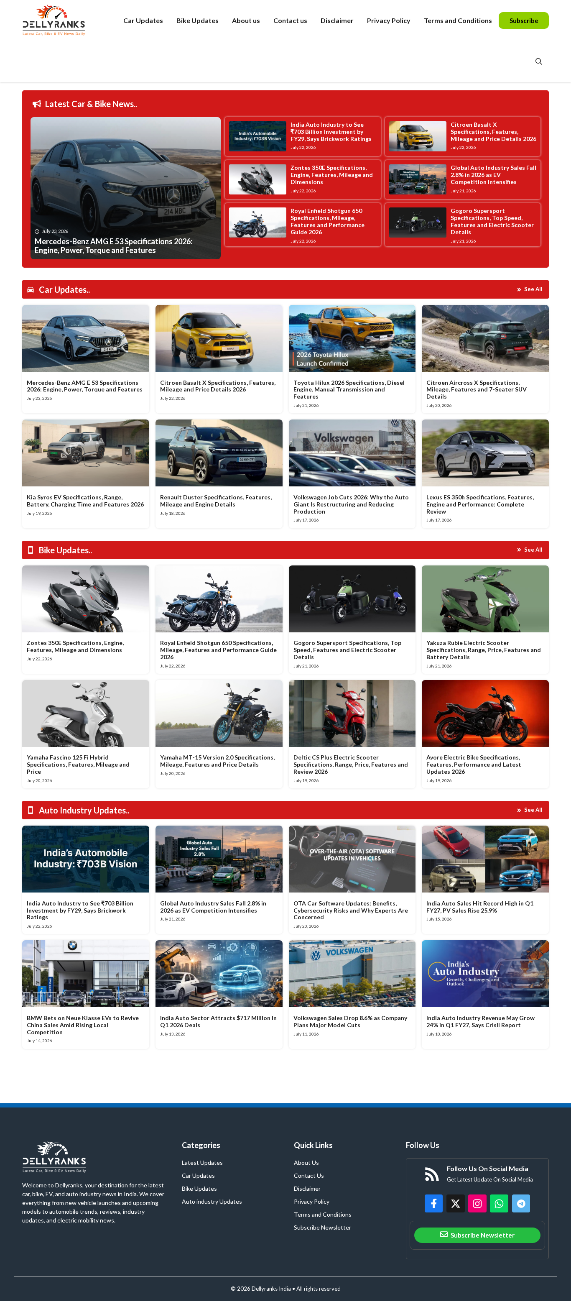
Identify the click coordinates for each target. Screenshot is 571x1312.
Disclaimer (337, 20)
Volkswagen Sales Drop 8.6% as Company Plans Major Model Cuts (350, 1021)
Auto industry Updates (212, 1201)
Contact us (290, 20)
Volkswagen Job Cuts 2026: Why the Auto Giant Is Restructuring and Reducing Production (351, 504)
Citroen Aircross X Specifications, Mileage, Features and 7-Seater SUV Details (476, 389)
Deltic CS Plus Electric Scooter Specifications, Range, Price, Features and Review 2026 (350, 764)
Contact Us (309, 1175)
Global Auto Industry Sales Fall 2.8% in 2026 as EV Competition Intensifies (493, 174)
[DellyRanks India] (63, 20)
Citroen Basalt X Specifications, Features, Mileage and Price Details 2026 (493, 131)
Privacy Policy (388, 20)
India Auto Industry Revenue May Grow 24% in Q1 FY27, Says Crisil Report (480, 1021)
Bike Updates (197, 20)
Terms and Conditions (458, 20)
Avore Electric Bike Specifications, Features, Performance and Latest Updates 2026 (473, 764)
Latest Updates (202, 1162)
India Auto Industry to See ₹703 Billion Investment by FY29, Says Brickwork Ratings (331, 131)
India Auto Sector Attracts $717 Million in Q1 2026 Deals (218, 1021)
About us (246, 20)
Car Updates (143, 20)
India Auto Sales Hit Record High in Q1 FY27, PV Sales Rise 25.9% (479, 907)
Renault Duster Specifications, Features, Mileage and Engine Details (216, 501)
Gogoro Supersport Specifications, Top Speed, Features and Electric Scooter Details (492, 221)
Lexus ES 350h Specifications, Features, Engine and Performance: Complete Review (480, 504)
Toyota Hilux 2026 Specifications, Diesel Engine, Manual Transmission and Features (349, 389)
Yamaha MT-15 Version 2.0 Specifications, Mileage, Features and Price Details (217, 761)
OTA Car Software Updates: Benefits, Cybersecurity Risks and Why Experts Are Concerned (350, 910)
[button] (539, 61)
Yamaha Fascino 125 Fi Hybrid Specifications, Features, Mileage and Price (78, 764)
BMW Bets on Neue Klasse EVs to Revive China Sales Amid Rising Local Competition (83, 1025)
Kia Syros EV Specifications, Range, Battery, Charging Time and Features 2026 (85, 501)
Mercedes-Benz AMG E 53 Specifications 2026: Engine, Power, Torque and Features (85, 386)
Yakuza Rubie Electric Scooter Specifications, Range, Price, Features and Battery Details (483, 649)
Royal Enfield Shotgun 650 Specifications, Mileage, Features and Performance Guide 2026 (328, 221)
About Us (306, 1162)
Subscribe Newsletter (322, 1227)
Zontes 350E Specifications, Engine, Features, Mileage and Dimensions (332, 174)
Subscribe (524, 20)
